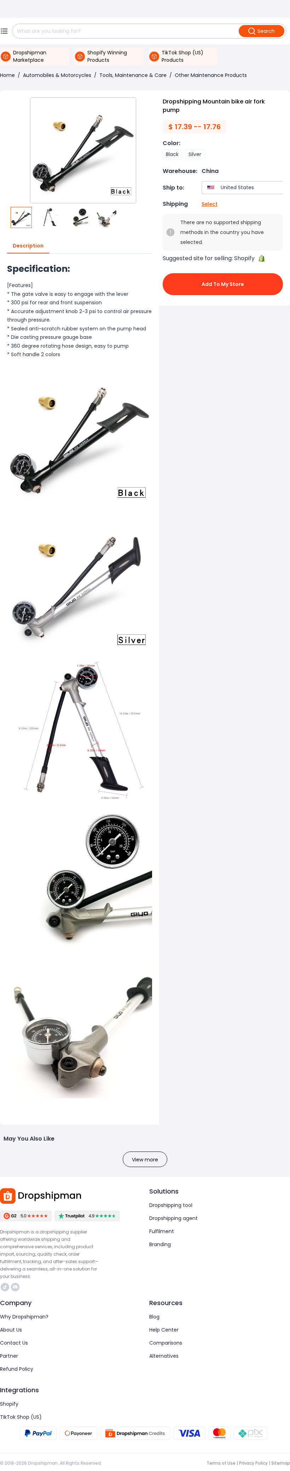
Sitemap (280, 1463)
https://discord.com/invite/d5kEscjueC (16, 1287)
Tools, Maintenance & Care (133, 75)
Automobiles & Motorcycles (57, 75)
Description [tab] (28, 245)
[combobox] (244, 187)
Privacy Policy (253, 1463)
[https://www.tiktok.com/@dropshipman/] (5, 1287)
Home (7, 75)
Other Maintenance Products (211, 75)
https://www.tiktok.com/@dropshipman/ (6, 1287)
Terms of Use (221, 1463)
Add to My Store (223, 284)
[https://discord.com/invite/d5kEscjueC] (15, 1287)
